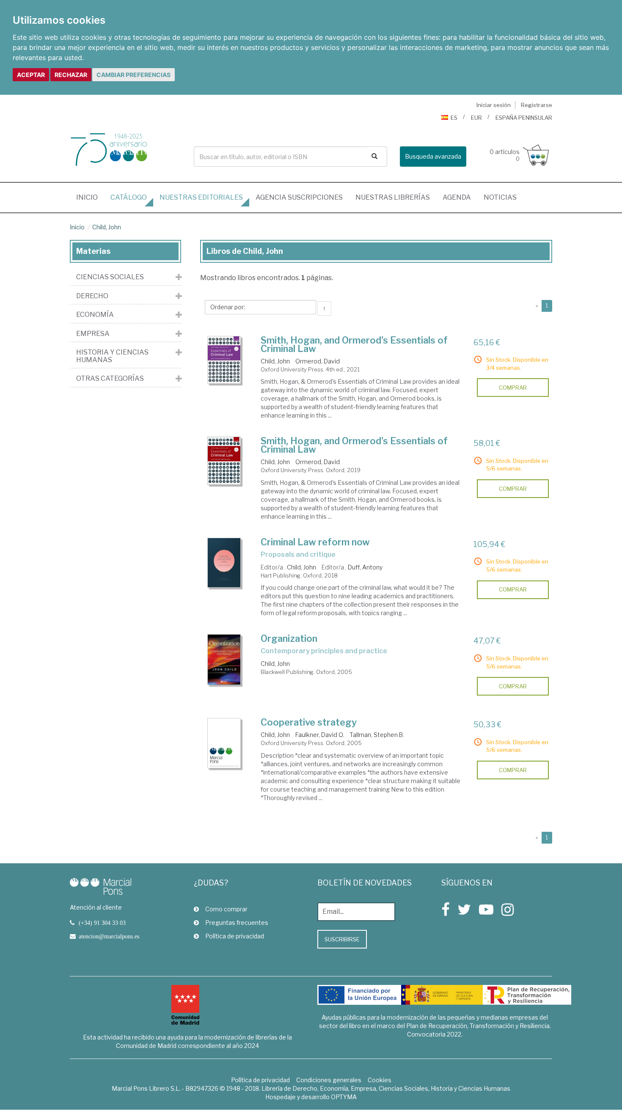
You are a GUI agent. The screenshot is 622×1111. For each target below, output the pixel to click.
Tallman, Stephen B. (377, 734)
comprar (513, 387)
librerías (392, 197)
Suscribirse (342, 939)
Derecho (92, 296)
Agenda (457, 197)
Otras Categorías (110, 378)
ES (454, 117)
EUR (476, 117)
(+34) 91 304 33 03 (102, 923)
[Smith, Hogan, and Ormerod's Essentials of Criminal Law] (224, 360)
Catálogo (128, 197)
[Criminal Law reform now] (224, 563)
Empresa (93, 334)
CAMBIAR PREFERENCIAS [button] (133, 74)
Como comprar (226, 909)
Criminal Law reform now (315, 541)
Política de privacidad (234, 936)
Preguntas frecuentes (236, 922)
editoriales (201, 197)
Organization (289, 638)
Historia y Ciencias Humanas (112, 356)
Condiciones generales (328, 1080)
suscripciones (299, 197)
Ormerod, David (317, 361)
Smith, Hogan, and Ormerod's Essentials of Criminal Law (354, 344)
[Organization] (224, 659)
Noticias (500, 197)
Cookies (379, 1080)
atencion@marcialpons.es (109, 936)
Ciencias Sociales (110, 277)
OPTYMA (344, 1096)
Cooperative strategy (309, 722)
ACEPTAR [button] (31, 74)
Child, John (106, 227)
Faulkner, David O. (319, 734)
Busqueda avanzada (433, 156)
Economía (95, 315)
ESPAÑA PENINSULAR (523, 117)
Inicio (90, 197)
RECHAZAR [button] (71, 74)
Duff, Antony (365, 567)
